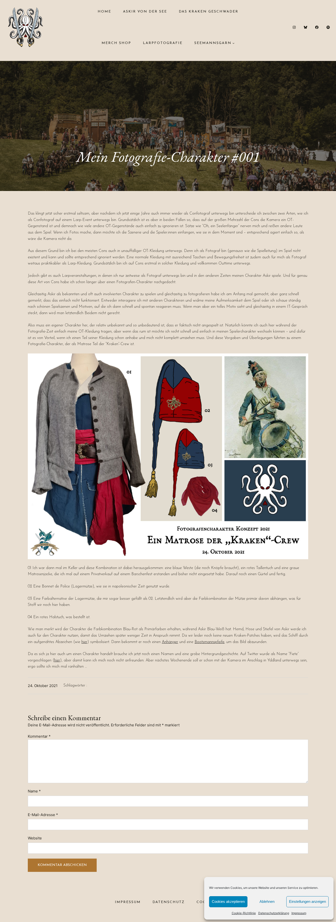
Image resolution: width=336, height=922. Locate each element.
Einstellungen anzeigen (307, 901)
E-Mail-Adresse (43, 814)
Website (35, 838)
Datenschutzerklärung (273, 913)
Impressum (298, 913)
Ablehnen (267, 901)
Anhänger (170, 642)
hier (84, 642)
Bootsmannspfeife (209, 642)
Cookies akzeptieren (228, 901)
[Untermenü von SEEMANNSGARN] (233, 43)
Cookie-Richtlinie (244, 913)
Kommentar (39, 736)
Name (34, 791)
